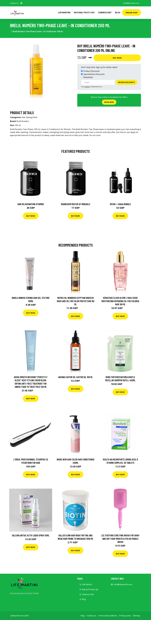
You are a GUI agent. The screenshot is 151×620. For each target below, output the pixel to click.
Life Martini (64, 12)
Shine (34, 117)
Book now (109, 102)
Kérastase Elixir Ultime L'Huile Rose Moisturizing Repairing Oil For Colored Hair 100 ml (120, 301)
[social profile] (21, 3)
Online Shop (132, 12)
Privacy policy (125, 615)
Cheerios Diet (105, 12)
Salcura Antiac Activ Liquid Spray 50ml (30, 535)
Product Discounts (91, 71)
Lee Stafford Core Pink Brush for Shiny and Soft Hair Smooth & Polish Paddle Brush (120, 538)
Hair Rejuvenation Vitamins (30, 204)
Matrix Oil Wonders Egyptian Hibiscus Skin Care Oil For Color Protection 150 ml (75, 301)
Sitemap (136, 615)
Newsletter (88, 77)
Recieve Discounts (126, 82)
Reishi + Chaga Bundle (120, 204)
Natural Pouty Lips (84, 12)
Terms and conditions (107, 615)
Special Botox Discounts (94, 74)
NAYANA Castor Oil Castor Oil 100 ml (75, 377)
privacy (87, 87)
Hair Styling (27, 117)
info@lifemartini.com (131, 3)
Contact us (91, 615)
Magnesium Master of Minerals (75, 204)
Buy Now (117, 58)
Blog (117, 12)
